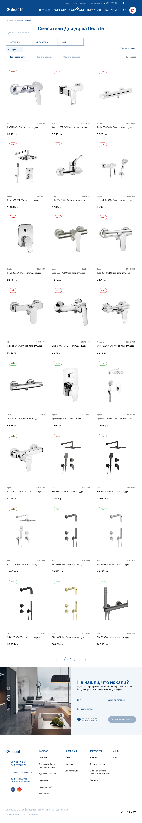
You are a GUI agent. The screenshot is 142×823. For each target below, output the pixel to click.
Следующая (85, 660)
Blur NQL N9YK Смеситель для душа (113, 491)
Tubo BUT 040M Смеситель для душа (113, 273)
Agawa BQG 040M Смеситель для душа (24, 491)
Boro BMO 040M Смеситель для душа (69, 346)
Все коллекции (71, 771)
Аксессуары (44, 794)
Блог (81, 10)
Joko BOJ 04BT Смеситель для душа (23, 419)
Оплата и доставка (97, 764)
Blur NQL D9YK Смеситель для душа (68, 491)
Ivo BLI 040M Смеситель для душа (22, 127)
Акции (72, 9)
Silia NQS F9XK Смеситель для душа (113, 564)
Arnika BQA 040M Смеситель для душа (114, 127)
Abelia (67, 757)
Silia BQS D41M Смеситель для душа (113, 637)
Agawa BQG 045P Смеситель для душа (69, 419)
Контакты (111, 10)
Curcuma (69, 764)
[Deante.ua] (14, 10)
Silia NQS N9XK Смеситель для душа (23, 637)
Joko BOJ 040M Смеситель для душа (68, 200)
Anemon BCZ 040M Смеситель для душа (70, 127)
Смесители (44, 757)
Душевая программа (48, 774)
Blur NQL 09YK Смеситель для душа (23, 564)
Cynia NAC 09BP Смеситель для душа (24, 200)
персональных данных (89, 720)
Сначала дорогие (44, 57)
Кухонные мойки (46, 787)
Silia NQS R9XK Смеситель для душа (68, 637)
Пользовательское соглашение (22, 814)
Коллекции (60, 10)
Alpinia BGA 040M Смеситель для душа (24, 346)
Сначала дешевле (71, 57)
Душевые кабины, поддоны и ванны (47, 765)
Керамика (43, 780)
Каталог (43, 751)
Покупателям (94, 10)
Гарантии (93, 757)
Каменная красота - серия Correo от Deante (100, 772)
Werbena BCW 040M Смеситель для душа (115, 346)
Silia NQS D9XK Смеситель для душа (68, 564)
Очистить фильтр (128, 48)
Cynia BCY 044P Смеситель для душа (24, 273)
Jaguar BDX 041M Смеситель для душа (114, 200)
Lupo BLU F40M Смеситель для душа (68, 273)
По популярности (17, 57)
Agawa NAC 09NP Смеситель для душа (114, 419)
